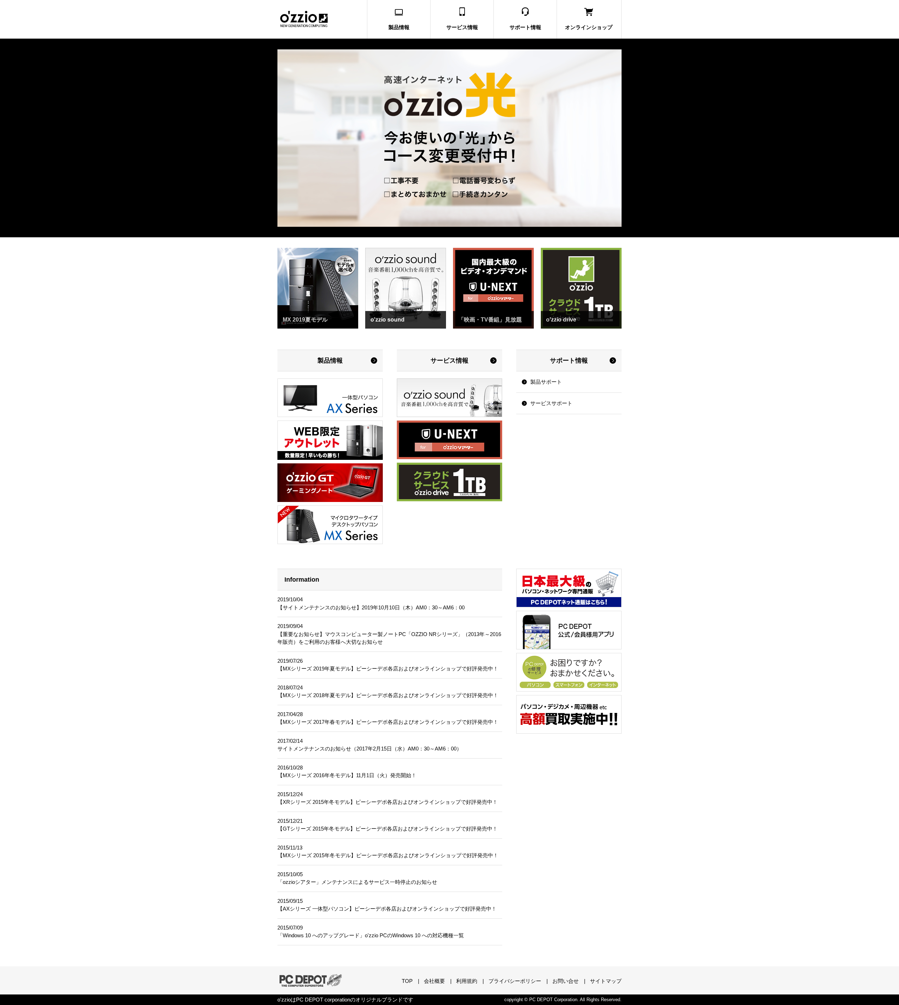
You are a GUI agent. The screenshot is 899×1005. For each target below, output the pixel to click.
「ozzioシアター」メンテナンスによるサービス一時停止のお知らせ (357, 882)
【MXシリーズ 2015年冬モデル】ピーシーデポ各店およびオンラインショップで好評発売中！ (387, 855)
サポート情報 (569, 360)
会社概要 (434, 981)
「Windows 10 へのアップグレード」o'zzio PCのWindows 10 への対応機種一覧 (370, 935)
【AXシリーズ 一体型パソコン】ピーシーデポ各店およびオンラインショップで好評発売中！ (387, 909)
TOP (407, 981)
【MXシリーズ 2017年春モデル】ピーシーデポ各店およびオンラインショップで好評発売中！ (387, 722)
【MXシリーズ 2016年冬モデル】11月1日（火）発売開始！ (346, 775)
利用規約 (466, 981)
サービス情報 (449, 360)
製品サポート (546, 382)
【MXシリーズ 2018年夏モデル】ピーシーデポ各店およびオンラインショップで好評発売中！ (387, 695)
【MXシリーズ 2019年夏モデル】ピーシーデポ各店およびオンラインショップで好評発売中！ (387, 669)
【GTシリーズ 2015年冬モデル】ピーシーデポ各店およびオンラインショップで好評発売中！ (387, 829)
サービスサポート (551, 403)
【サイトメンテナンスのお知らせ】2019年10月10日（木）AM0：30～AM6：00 (371, 607)
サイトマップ (606, 981)
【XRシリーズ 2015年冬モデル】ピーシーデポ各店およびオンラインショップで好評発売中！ (387, 802)
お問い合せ (565, 981)
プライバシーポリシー (514, 981)
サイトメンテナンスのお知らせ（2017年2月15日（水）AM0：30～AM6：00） (369, 749)
